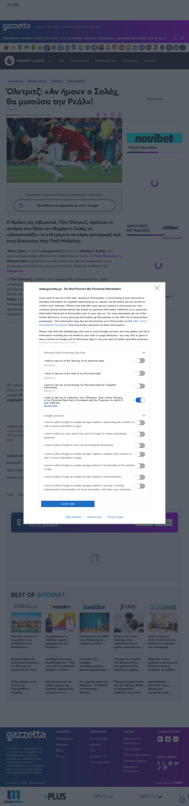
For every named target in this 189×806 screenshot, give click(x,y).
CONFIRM (68, 504)
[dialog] (94, 403)
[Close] (158, 289)
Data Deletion (74, 517)
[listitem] (94, 352)
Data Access (94, 517)
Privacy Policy (115, 517)
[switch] (140, 360)
